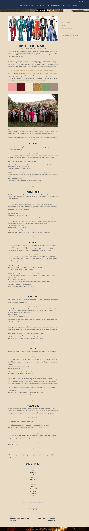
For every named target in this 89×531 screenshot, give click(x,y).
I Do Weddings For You (30, 502)
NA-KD (33, 474)
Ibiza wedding (29, 299)
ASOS (33, 470)
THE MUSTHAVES (33, 479)
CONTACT (63, 25)
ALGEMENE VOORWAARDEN (66, 28)
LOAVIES (33, 477)
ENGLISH (63, 20)
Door (37, 502)
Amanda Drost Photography (72, 35)
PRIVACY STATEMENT (65, 22)
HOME (62, 17)
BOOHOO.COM (33, 472)
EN (71, 1)
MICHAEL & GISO (33, 488)
